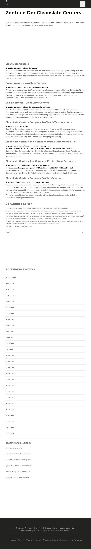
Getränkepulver (31, 528)
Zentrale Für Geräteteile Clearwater (37, 208)
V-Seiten (10, 409)
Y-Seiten (10, 428)
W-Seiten (10, 415)
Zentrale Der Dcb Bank (34, 221)
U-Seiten (10, 403)
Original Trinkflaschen (50, 530)
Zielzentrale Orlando (14, 208)
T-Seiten (10, 397)
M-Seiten (10, 355)
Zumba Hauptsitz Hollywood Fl (47, 224)
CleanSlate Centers (17, 63)
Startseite (20, 528)
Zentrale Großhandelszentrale (68, 211)
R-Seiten (10, 385)
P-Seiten (10, 373)
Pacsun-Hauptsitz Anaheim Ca (18, 471)
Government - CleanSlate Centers (26, 83)
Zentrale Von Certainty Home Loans (65, 213)
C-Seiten (10, 295)
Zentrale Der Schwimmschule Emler (41, 211)
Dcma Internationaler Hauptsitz (18, 454)
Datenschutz (77, 540)
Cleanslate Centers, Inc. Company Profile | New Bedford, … (41, 161)
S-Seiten (10, 391)
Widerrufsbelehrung (33, 540)
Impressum (12, 540)
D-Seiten (10, 301)
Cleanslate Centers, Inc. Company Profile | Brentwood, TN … (42, 141)
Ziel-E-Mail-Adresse (60, 208)
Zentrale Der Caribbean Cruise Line (19, 226)
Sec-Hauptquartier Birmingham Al (19, 460)
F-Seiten (10, 313)
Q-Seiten (10, 379)
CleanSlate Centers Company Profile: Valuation (34, 178)
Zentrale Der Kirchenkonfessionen (19, 213)
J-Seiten (9, 337)
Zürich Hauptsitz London (15, 221)
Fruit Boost (64, 530)
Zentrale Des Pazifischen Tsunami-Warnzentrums (48, 216)
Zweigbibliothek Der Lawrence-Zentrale (21, 219)
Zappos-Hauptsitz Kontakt (16, 211)
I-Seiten (9, 331)
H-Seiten (10, 325)
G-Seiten (10, 319)
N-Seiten (10, 361)
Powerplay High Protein (30, 530)
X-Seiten (10, 421)
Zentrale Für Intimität (76, 216)
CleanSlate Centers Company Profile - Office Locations (39, 122)
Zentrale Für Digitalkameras (17, 216)
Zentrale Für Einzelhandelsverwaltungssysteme (63, 221)
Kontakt (21, 540)
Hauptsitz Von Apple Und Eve (17, 477)
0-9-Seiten (11, 277)
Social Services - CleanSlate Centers (27, 102)
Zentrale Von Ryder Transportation (51, 219)
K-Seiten (10, 343)
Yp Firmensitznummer (14, 448)
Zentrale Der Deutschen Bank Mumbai (20, 224)
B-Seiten (10, 289)
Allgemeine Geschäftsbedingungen (56, 540)
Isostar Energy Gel (67, 528)
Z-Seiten (10, 434)
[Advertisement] (45, 44)
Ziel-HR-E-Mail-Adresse (42, 213)
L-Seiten (10, 349)
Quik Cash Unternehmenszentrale (19, 465)
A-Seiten (10, 283)
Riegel (41, 528)
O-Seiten (10, 367)
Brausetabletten (51, 528)
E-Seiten (10, 307)
